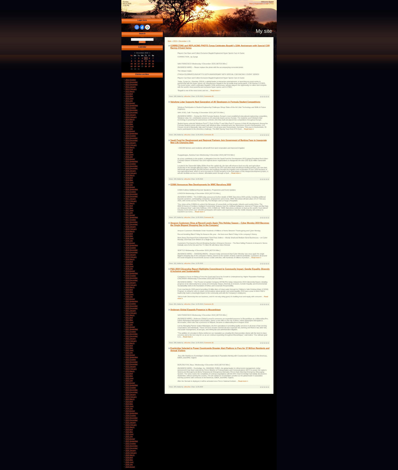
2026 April (129, 457)
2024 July (129, 408)
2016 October (130, 192)
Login (267, 4)
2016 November (131, 194)
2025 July (129, 436)
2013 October (130, 108)
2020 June (129, 294)
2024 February (131, 397)
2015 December (131, 168)
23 (135, 66)
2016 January (130, 171)
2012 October (130, 80)
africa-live (187, 96)
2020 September (131, 301)
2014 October (130, 136)
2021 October (130, 331)
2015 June (129, 154)
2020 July (129, 296)
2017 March (129, 203)
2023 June (129, 378)
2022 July (129, 352)
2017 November (131, 222)
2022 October (130, 359)
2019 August (130, 271)
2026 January (130, 450)
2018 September (131, 245)
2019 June (129, 266)
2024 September (131, 413)
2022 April (129, 345)
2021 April (129, 317)
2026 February (131, 453)
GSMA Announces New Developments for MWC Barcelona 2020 (200, 184)
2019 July (129, 269)
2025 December (131, 448)
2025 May (129, 432)
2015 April (129, 150)
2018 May (129, 236)
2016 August (130, 187)
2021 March (129, 315)
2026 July (129, 464)
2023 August (130, 383)
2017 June (129, 210)
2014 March (129, 119)
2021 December (131, 336)
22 (131, 66)
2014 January (130, 115)
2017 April (129, 206)
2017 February (131, 201)
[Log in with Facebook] (142, 27)
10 (139, 61)
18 (142, 64)
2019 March (129, 259)
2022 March (129, 343)
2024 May (129, 404)
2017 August (130, 215)
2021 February (131, 313)
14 (153, 61)
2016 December (131, 196)
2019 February (131, 257)
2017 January (130, 199)
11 (142, 61)
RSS (272, 4)
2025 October (130, 443)
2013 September (131, 105)
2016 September (131, 189)
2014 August (130, 131)
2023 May (129, 376)
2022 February (131, 341)
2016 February (131, 173)
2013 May (129, 96)
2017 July (129, 213)
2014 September (131, 133)
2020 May (129, 292)
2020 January (130, 282)
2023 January (130, 366)
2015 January (130, 143)
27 (149, 66)
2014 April (129, 122)
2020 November (131, 306)
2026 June (129, 462)
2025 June (129, 434)
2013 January (130, 87)
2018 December (131, 252)
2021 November (131, 334)
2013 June (129, 98)
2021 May (129, 320)
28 (153, 66)
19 (146, 64)
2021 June (129, 322)
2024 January (130, 394)
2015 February (131, 145)
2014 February (131, 117)
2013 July (129, 101)
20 (149, 64)
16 (135, 64)
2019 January (130, 255)
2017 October (130, 220)
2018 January (130, 227)
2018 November (131, 250)
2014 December (131, 140)
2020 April (129, 289)
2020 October (130, 303)
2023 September (131, 385)
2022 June (129, 350)
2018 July (129, 241)
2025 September (131, 441)
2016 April (129, 178)
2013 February (131, 89)
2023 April (129, 373)
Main (251, 4)
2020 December (131, 308)
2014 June (129, 126)
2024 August (130, 411)
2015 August (130, 159)
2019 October (130, 275)
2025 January (130, 422)
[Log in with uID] (136, 27)
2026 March (129, 455)
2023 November (131, 390)
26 (146, 66)
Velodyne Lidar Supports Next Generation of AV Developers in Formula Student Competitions (215, 102)
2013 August (130, 103)
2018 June (129, 238)
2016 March (129, 175)
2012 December (131, 84)
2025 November (131, 446)
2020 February (131, 285)
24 (139, 66)
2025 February (131, 425)
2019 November (131, 278)
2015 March (129, 147)
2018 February (131, 229)
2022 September (131, 357)
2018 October (130, 248)
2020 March (129, 287)
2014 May (129, 124)
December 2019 (142, 53)
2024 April (129, 401)
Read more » (215, 90)
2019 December (131, 280)
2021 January (130, 310)
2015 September (131, 161)
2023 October (130, 387)
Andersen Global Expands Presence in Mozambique (195, 310)
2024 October (130, 415)
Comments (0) (208, 96)
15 (131, 64)
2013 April (129, 94)
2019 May (129, 264)
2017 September (131, 217)
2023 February (131, 369)
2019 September (131, 273)
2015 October (130, 164)
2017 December (131, 224)
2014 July (129, 129)
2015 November (131, 166)
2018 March (129, 231)
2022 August (130, 355)
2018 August (130, 243)
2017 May (129, 208)
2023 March (129, 371)
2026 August (130, 467)
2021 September (131, 329)
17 (139, 64)
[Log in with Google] (147, 27)
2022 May (129, 348)
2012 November (131, 82)
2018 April (129, 234)
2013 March (129, 91)
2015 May (129, 152)
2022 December (131, 364)
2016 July (129, 185)
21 (153, 64)
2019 (175, 41)
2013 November (131, 110)
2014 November (131, 138)
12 (146, 61)
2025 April (129, 429)
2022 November (131, 362)
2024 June (129, 406)
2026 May (129, 460)
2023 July (129, 380)
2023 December (131, 392)
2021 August (130, 327)
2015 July (129, 157)
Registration (258, 4)
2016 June (129, 182)
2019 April (129, 262)
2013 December (131, 112)
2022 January (130, 338)
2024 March (129, 399)
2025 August (130, 439)
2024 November (131, 418)
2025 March (129, 427)
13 (149, 61)
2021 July (129, 324)
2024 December (131, 420)
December (183, 41)
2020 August (130, 299)
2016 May (129, 180)
